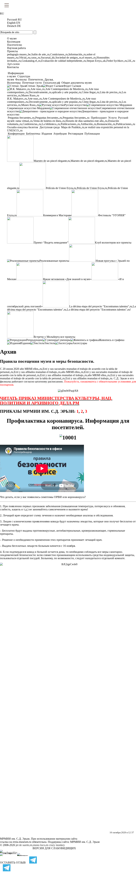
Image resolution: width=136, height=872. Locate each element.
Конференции (16, 133)
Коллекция (13, 41)
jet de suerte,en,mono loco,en (32, 845)
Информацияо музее (15, 75)
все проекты (124, 242)
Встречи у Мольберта (47, 336)
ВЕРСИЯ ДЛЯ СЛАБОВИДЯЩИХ (54, 848)
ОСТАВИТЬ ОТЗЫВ (13, 862)
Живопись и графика (111, 339)
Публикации (92, 133)
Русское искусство (75, 104)
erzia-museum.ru (22, 841)
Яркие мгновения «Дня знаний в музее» (67, 279)
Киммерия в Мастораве (57, 215)
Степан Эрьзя (34, 85)
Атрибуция (60, 133)
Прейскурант (98, 117)
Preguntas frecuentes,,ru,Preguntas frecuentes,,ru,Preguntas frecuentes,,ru (48, 117)
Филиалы (21, 79)
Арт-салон (13, 63)
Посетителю (14, 44)
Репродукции (34, 339)
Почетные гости (31, 82)
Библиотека (33, 133)
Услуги (112, 117)
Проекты (12, 51)
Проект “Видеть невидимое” (51, 242)
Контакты (13, 67)
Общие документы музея (76, 82)
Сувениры (64, 339)
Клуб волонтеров (105, 242)
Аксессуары (80, 343)
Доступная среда (49, 127)
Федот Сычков (72, 85)
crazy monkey (57, 845)
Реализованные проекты (54, 260)
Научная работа (16, 48)
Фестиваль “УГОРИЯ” (112, 215)
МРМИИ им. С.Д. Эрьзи (85, 841)
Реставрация (75, 133)
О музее (12, 38)
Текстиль (49, 343)
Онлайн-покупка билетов (23, 127)
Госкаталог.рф (51, 82)
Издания (47, 133)
